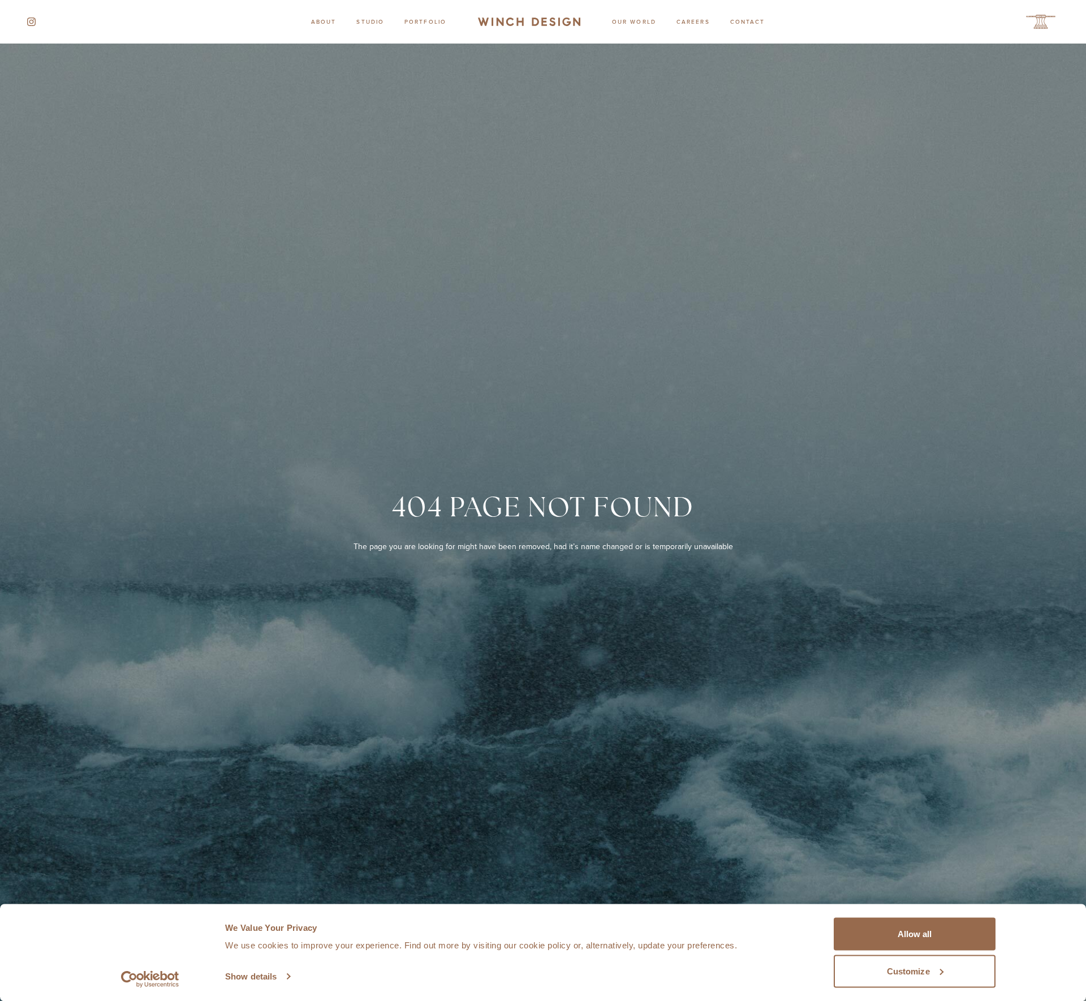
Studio (370, 21)
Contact (747, 21)
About (324, 21)
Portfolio (425, 21)
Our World (634, 21)
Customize (908, 971)
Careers (693, 21)
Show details (251, 976)
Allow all (915, 934)
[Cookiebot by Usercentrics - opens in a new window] (150, 978)
